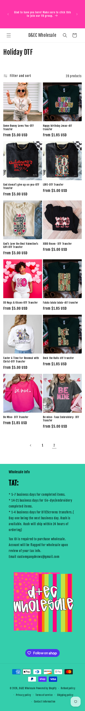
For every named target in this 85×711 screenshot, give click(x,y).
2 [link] (54, 445)
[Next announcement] (77, 14)
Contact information (44, 701)
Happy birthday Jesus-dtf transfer (57, 127)
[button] (9, 35)
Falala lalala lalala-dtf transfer (60, 302)
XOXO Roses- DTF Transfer (57, 243)
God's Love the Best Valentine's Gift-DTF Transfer (20, 245)
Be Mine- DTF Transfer (16, 417)
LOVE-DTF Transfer (53, 184)
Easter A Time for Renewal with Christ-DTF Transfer (21, 359)
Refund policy (68, 688)
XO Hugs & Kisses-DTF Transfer (20, 302)
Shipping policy (65, 695)
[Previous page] (31, 445)
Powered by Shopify (46, 688)
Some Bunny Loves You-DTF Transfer (18, 127)
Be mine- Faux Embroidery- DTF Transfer (61, 418)
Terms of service (44, 695)
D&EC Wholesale (27, 688)
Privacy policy (23, 695)
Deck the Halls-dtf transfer (58, 358)
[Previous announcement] (8, 14)
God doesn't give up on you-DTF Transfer (21, 186)
